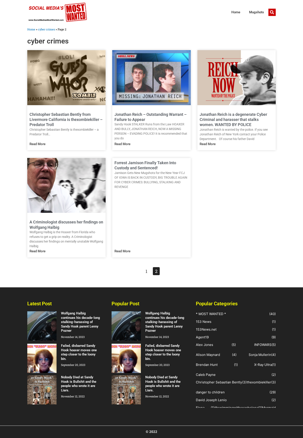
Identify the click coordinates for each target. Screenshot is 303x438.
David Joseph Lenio (211, 400)
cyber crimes (46, 29)
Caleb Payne (206, 375)
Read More (37, 144)
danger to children (210, 392)
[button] (272, 12)
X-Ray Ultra (263, 365)
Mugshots (256, 12)
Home (235, 12)
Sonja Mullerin (260, 355)
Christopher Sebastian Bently (219, 382)
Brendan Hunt (207, 365)
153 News (203, 322)
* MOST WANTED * (211, 314)
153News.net (206, 329)
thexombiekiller (259, 382)
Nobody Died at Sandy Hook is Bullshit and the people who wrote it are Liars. (78, 383)
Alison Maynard (208, 355)
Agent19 (202, 337)
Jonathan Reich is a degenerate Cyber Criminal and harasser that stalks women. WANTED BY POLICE (233, 119)
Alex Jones (204, 345)
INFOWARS (263, 345)
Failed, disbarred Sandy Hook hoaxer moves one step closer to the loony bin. (79, 352)
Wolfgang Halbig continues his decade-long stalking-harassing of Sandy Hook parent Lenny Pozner (80, 322)
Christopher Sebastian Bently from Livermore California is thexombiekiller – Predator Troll (66, 119)
